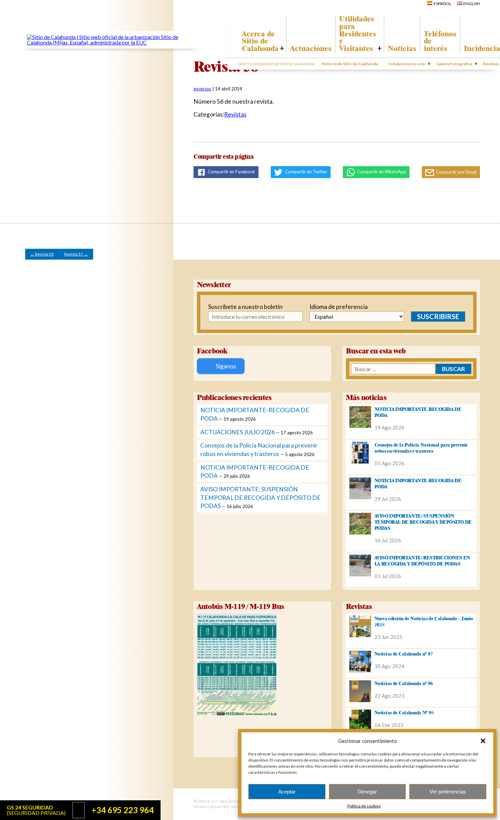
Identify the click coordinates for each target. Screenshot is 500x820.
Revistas (235, 114)
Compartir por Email (456, 172)
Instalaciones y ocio (406, 63)
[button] (483, 740)
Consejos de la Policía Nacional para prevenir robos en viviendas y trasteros (421, 448)
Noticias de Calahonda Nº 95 (404, 713)
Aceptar (287, 792)
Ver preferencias (448, 792)
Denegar (367, 792)
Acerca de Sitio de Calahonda (260, 41)
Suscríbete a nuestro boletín (241, 306)
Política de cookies (364, 805)
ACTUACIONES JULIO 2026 (237, 432)
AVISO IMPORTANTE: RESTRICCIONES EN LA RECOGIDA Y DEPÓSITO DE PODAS (422, 561)
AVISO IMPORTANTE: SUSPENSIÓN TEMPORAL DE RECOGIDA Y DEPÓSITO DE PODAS (260, 497)
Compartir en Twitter (305, 171)
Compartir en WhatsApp (381, 171)
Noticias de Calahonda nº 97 (403, 654)
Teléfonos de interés (440, 41)
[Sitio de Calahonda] (111, 42)
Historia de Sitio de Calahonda (349, 63)
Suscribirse (438, 316)
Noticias (402, 48)
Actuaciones (311, 48)
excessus (202, 88)
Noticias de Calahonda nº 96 (403, 683)
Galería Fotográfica (454, 63)
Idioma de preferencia (339, 306)
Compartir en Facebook (231, 171)
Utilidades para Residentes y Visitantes (357, 33)
